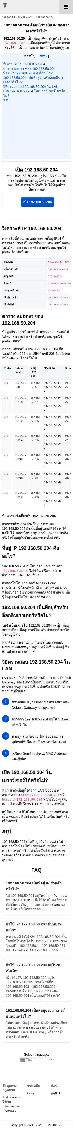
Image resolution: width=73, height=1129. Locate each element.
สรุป (6, 100)
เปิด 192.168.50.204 (37, 202)
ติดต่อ (30, 1093)
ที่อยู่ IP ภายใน (25, 17)
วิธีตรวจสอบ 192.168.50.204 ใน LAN (30, 87)
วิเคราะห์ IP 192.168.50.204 (24, 64)
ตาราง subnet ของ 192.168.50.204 (29, 69)
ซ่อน (43, 56)
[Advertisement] (36, 131)
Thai (28, 1059)
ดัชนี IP (55, 1093)
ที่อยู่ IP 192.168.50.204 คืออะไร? (28, 73)
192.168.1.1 (8, 17)
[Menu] (66, 7)
